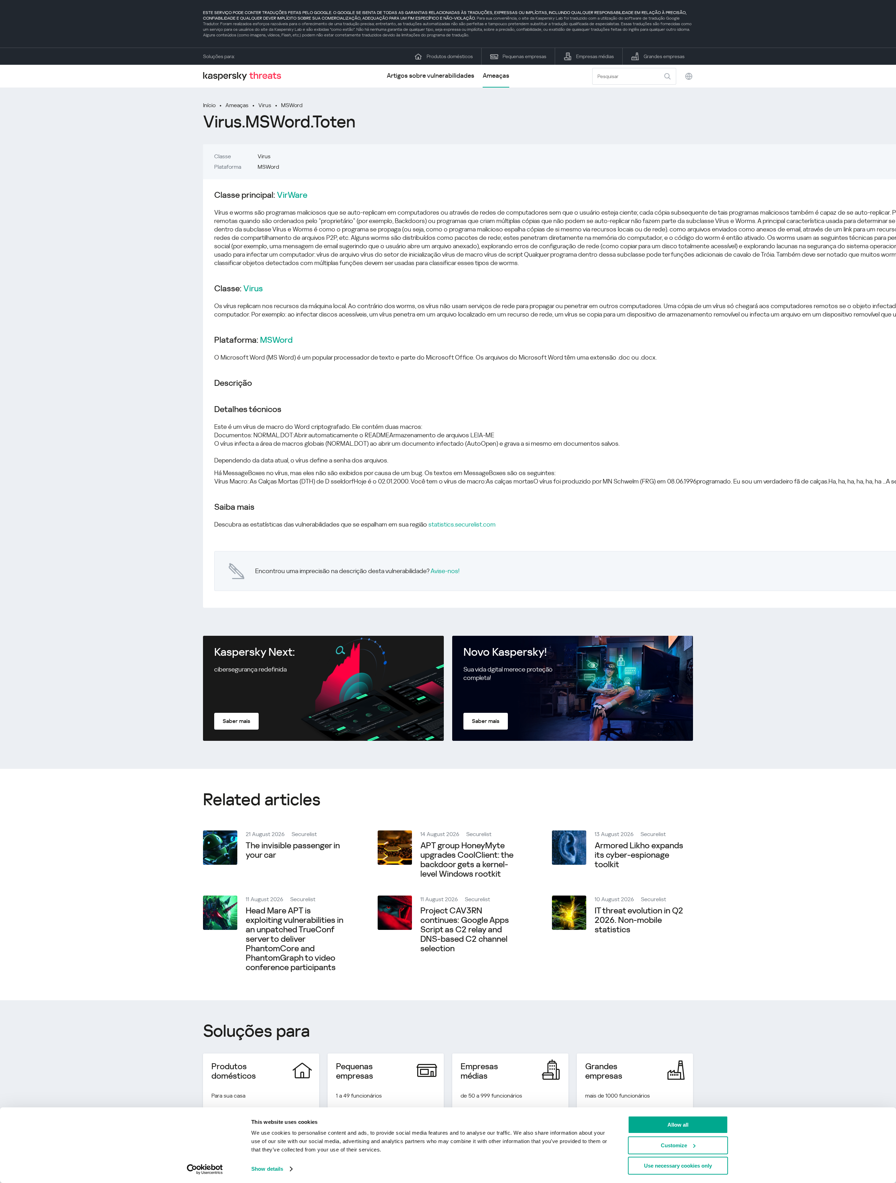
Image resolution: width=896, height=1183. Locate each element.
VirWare (292, 195)
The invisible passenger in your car (293, 850)
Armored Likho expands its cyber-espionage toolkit (639, 855)
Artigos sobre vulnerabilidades (430, 75)
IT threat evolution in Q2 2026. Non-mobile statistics (639, 920)
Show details (267, 1169)
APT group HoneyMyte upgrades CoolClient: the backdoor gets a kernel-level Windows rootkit (466, 860)
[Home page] (245, 76)
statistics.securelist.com (462, 524)
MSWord (291, 105)
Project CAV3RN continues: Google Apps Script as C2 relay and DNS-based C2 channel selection (464, 929)
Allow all (677, 1125)
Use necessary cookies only (678, 1166)
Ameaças (496, 75)
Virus (264, 105)
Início (209, 105)
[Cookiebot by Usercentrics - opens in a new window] (205, 1169)
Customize (674, 1145)
